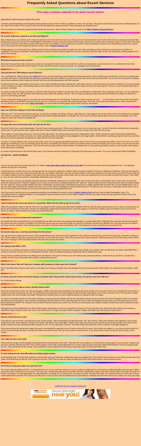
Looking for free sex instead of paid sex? (70, 386)
